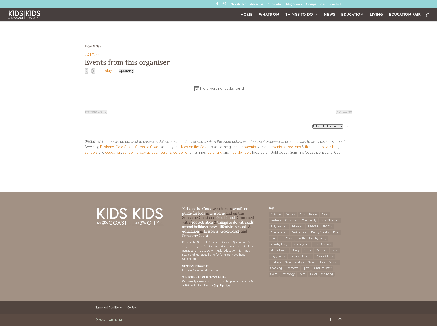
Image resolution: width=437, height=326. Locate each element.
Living (376, 15)
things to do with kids (321, 147)
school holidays (195, 226)
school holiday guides (140, 152)
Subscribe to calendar (327, 126)
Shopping (276, 268)
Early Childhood (330, 220)
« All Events (93, 55)
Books (325, 214)
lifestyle (236, 152)
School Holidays (294, 262)
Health (301, 238)
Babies (313, 214)
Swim (273, 274)
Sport (306, 268)
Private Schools (324, 256)
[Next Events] (93, 71)
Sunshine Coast (147, 147)
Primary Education (301, 256)
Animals (290, 214)
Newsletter (238, 4)
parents (250, 147)
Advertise (256, 4)
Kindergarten (301, 244)
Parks (335, 250)
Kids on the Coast (195, 147)
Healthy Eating (318, 238)
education (113, 152)
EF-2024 (327, 226)
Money (295, 250)
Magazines (294, 4)
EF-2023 (313, 226)
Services (333, 262)
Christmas (291, 220)
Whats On (269, 15)
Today (107, 71)
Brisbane (107, 147)
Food (336, 232)
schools (91, 152)
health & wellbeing (173, 152)
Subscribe (275, 4)
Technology (288, 274)
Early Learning (278, 226)
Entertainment (278, 232)
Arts (302, 214)
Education (352, 15)
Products (275, 262)
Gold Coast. (226, 217)
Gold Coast (125, 147)
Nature (308, 250)
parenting (214, 152)
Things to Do (299, 15)
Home (247, 15)
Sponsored (292, 268)
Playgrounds (277, 256)
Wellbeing (327, 274)
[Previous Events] (86, 71)
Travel (313, 274)
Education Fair (405, 15)
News (329, 15)
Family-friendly (320, 232)
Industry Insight (280, 244)
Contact (335, 4)
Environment (299, 232)
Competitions (315, 4)
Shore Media (115, 319)
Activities (275, 214)
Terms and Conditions (109, 307)
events (276, 147)
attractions (292, 147)
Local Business (322, 244)
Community (309, 220)
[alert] (219, 88)
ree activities (202, 222)
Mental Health (278, 250)
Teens (302, 274)
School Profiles (316, 262)
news (247, 152)
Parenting (321, 250)
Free (272, 238)
